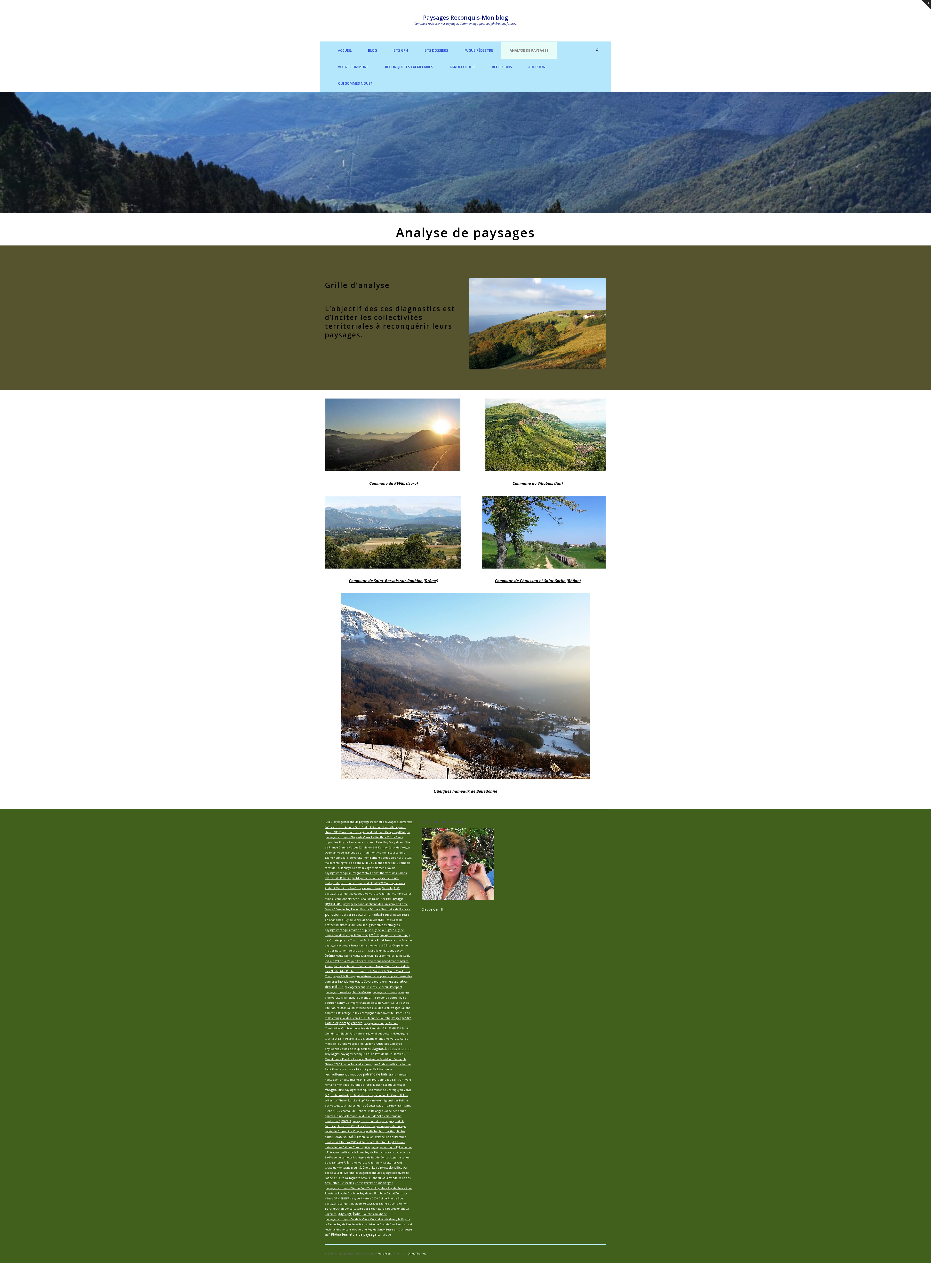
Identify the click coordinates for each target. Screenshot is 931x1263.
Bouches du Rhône (374, 1214)
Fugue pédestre (479, 50)
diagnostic (379, 1048)
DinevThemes (417, 1253)
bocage (344, 1023)
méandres (344, 992)
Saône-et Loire (369, 1167)
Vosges (331, 1089)
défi (327, 1234)
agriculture (333, 903)
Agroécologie (462, 67)
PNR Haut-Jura (382, 1069)
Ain (327, 1095)
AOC (396, 888)
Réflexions (502, 67)
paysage (344, 1213)
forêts (384, 1167)
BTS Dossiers (436, 50)
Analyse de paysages (529, 50)
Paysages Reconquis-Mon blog (465, 17)
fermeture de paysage (359, 1234)
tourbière (380, 981)
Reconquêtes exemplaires (409, 67)
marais (346, 1121)
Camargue (384, 1234)
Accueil (345, 50)
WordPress (384, 1253)
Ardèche (371, 1131)
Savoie (391, 868)
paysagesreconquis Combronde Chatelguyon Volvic (378, 1090)
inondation (346, 981)
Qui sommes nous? (355, 83)
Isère (328, 821)
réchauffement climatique (343, 1074)
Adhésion (537, 67)
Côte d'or (331, 1023)
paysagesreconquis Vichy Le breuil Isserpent (373, 987)
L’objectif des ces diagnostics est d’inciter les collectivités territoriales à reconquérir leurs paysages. (390, 321)
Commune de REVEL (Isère (393, 483)
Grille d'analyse (357, 285)
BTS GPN (400, 50)
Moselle (387, 888)
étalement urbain (371, 914)
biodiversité (345, 1136)
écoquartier (386, 1131)
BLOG (372, 50)
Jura (367, 1147)
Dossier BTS (349, 914)
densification (398, 1167)
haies (357, 1213)
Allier (347, 1162)
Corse (359, 1183)
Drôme (330, 955)
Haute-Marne (361, 992)
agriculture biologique (356, 1069)
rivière (374, 934)
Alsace (406, 1018)
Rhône (336, 1234)
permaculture (371, 888)
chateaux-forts (339, 1095)
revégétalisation (373, 1105)
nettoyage (394, 898)
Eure (341, 1090)
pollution (333, 914)
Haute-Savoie (364, 981)
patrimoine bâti (375, 1074)
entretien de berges (378, 1183)
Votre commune (353, 67)
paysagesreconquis (345, 821)
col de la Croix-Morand (339, 1172)
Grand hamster (398, 1074)
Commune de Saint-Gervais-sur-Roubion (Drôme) (393, 580)
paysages (331, 992)
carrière (356, 1023)
